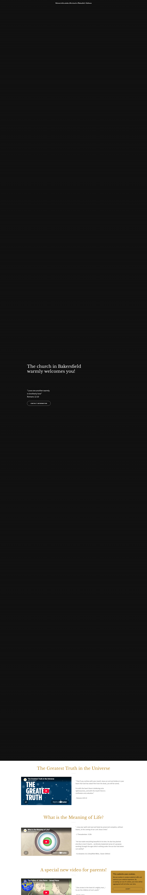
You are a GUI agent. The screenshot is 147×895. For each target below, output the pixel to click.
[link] (73, 3)
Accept (128, 889)
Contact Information (39, 403)
